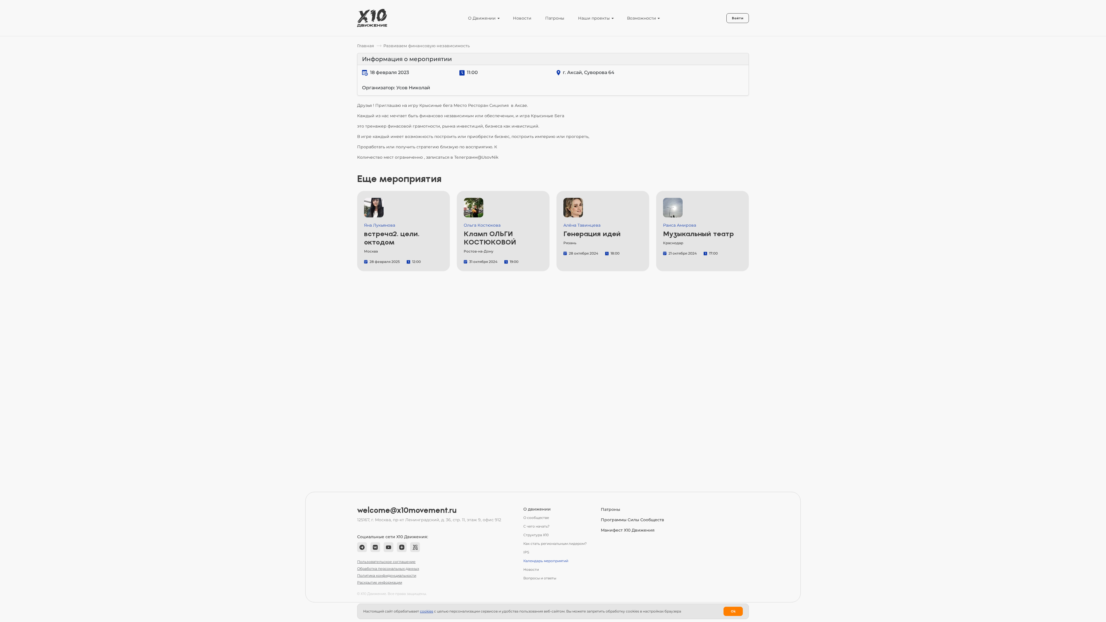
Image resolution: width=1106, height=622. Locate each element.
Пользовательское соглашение (386, 562)
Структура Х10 (536, 535)
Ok (733, 611)
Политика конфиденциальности (386, 575)
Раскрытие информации (379, 582)
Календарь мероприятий (545, 561)
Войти (737, 18)
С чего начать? (536, 526)
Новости (522, 18)
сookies (426, 611)
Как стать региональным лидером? (555, 543)
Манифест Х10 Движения (628, 530)
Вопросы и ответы (539, 578)
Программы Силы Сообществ (632, 519)
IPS (526, 552)
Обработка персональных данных (388, 568)
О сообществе (536, 517)
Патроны (554, 18)
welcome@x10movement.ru (407, 510)
